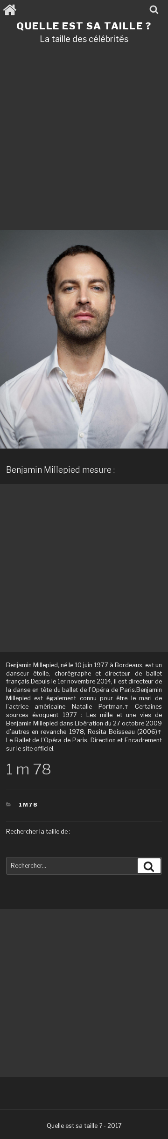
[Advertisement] (84, 140)
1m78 (28, 804)
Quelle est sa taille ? (84, 26)
